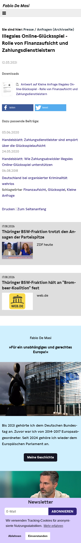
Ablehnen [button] (14, 536)
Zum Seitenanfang (31, 209)
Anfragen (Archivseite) (55, 29)
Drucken (8, 209)
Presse (28, 29)
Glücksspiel (56, 190)
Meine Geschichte (40, 457)
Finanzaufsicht (34, 190)
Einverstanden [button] (38, 536)
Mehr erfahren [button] (53, 525)
